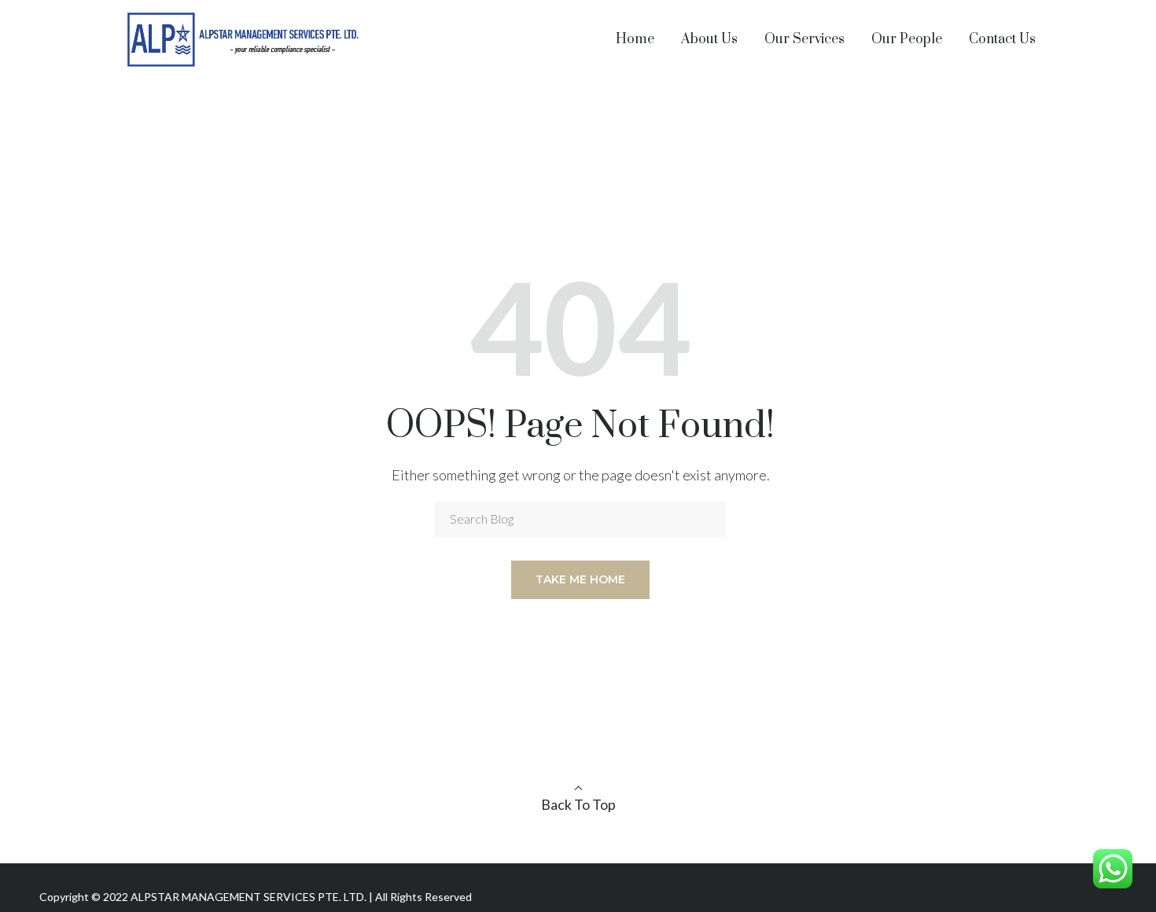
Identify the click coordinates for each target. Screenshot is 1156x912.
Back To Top (578, 804)
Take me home (580, 579)
